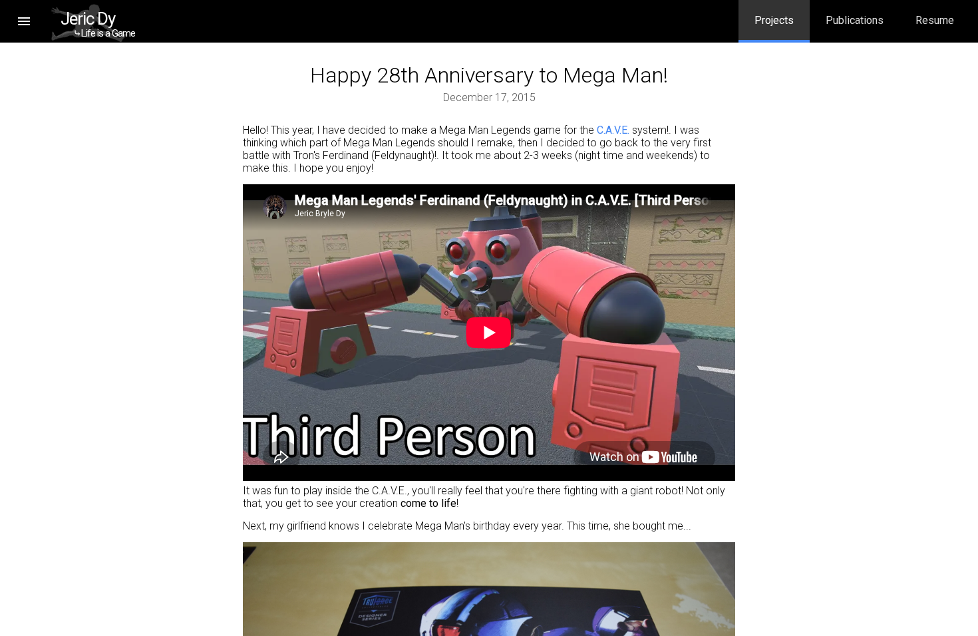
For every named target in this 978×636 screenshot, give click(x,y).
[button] (24, 21)
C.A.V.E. (613, 130)
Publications (855, 20)
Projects (774, 20)
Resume (934, 20)
